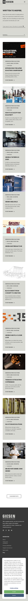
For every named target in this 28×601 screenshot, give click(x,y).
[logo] (9, 517)
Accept (14, 591)
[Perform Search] (23, 26)
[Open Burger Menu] (24, 2)
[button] (14, 496)
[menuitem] (4, 539)
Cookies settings (14, 588)
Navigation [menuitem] (6, 536)
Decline (14, 595)
